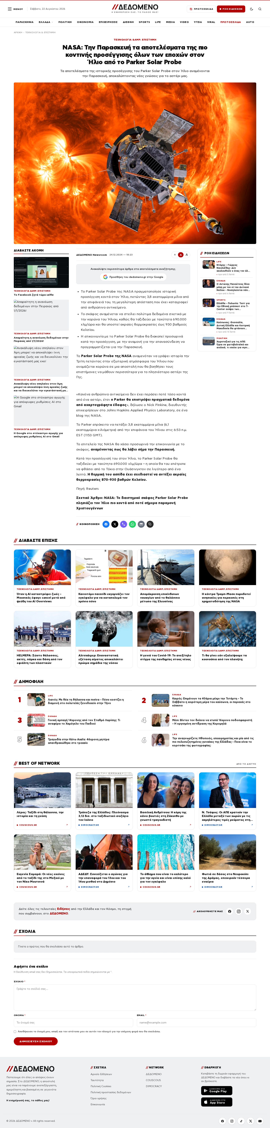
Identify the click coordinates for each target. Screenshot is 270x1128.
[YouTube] (260, 1121)
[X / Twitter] (114, 524)
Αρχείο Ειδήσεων (101, 1074)
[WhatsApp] (132, 524)
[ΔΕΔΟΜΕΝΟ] (30, 1069)
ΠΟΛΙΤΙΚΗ (65, 22)
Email (141, 1015)
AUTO (250, 22)
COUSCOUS (153, 1080)
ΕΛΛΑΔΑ (44, 22)
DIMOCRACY (154, 1086)
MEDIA (170, 22)
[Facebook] (105, 524)
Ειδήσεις (63, 908)
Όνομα (19, 1015)
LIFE (158, 22)
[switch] (251, 9)
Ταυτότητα (97, 1080)
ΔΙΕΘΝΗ (128, 22)
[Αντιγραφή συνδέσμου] (150, 524)
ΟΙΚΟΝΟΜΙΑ (85, 22)
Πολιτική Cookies (101, 1086)
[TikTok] (241, 1121)
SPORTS (144, 22)
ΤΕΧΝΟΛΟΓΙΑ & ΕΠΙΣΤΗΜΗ (40, 32)
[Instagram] (238, 911)
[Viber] (123, 524)
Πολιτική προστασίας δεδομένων (111, 1092)
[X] (247, 911)
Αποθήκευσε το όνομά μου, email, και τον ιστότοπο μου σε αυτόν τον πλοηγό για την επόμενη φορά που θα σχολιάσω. (89, 1031)
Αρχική (18, 32)
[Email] (141, 524)
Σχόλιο (19, 981)
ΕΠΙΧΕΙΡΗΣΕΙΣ (108, 22)
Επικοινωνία (98, 1104)
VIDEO (184, 22)
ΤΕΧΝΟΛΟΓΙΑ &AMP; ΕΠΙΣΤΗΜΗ (135, 39)
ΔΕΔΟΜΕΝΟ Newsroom (91, 254)
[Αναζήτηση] (260, 9)
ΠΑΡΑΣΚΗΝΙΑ (25, 22)
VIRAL (211, 22)
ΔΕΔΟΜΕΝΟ (59, 913)
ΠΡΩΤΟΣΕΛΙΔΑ (230, 22)
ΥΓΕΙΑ (198, 22)
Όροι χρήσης (99, 1098)
